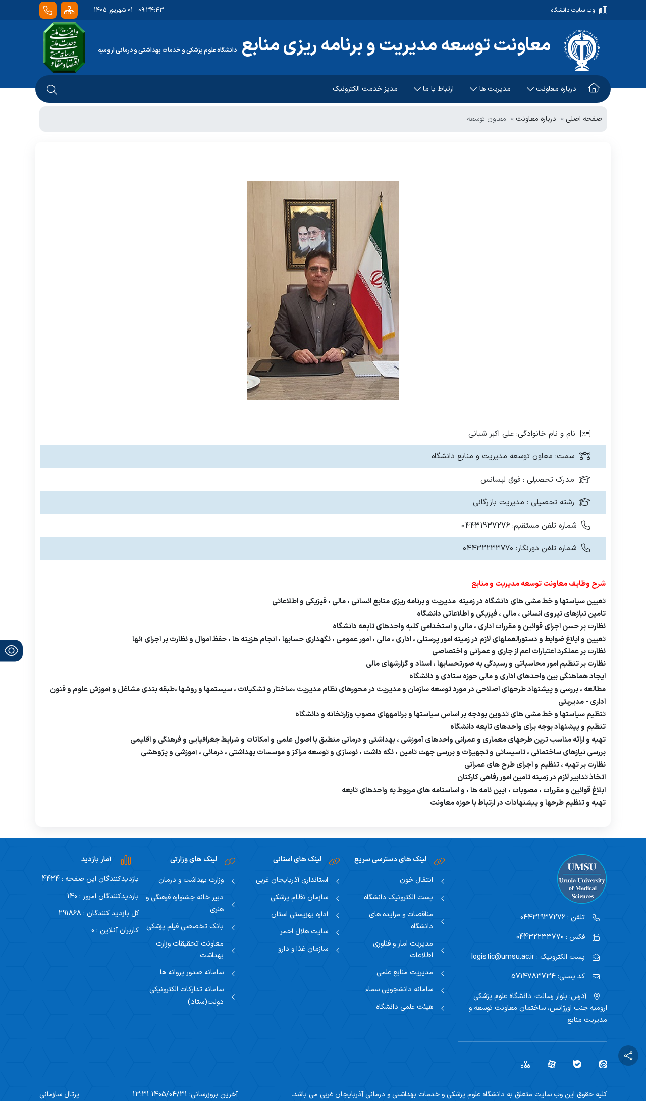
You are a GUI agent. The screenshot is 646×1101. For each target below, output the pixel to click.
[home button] (594, 89)
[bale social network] (573, 1064)
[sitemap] (521, 1064)
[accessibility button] (11, 650)
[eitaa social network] (599, 1064)
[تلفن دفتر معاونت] (47, 10)
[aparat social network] (548, 1064)
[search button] (52, 89)
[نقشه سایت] (69, 10)
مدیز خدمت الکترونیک (365, 89)
